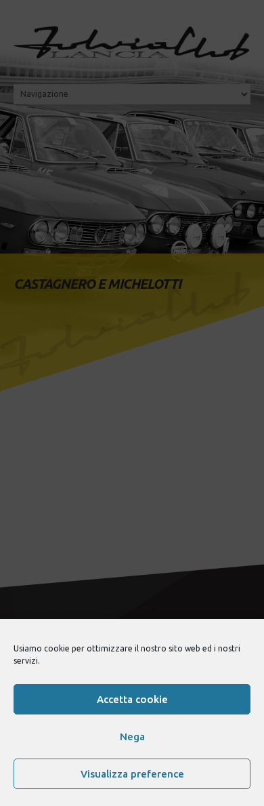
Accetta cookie (132, 699)
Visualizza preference (132, 774)
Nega (132, 736)
